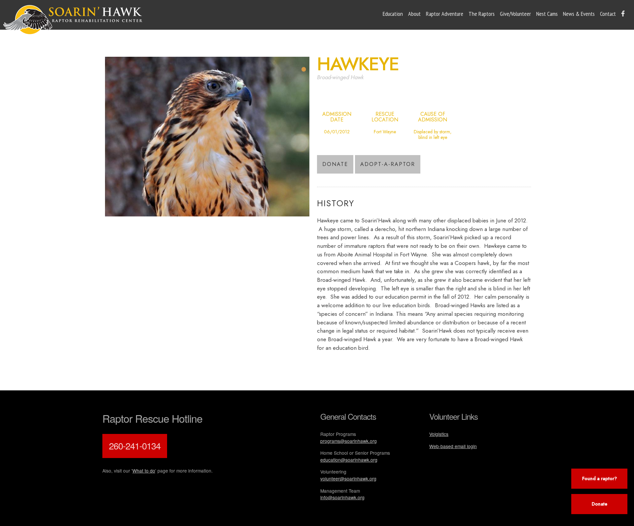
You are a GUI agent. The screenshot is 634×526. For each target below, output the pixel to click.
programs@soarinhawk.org (348, 441)
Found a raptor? (599, 478)
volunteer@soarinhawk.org (348, 478)
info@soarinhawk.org (342, 497)
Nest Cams (547, 13)
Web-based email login (453, 446)
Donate (335, 164)
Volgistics (438, 434)
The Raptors (482, 13)
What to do (143, 470)
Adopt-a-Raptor (387, 164)
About (414, 13)
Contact (608, 13)
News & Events (579, 13)
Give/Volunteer (515, 13)
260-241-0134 (134, 445)
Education (393, 13)
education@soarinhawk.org (348, 459)
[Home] (72, 19)
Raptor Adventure (444, 13)
